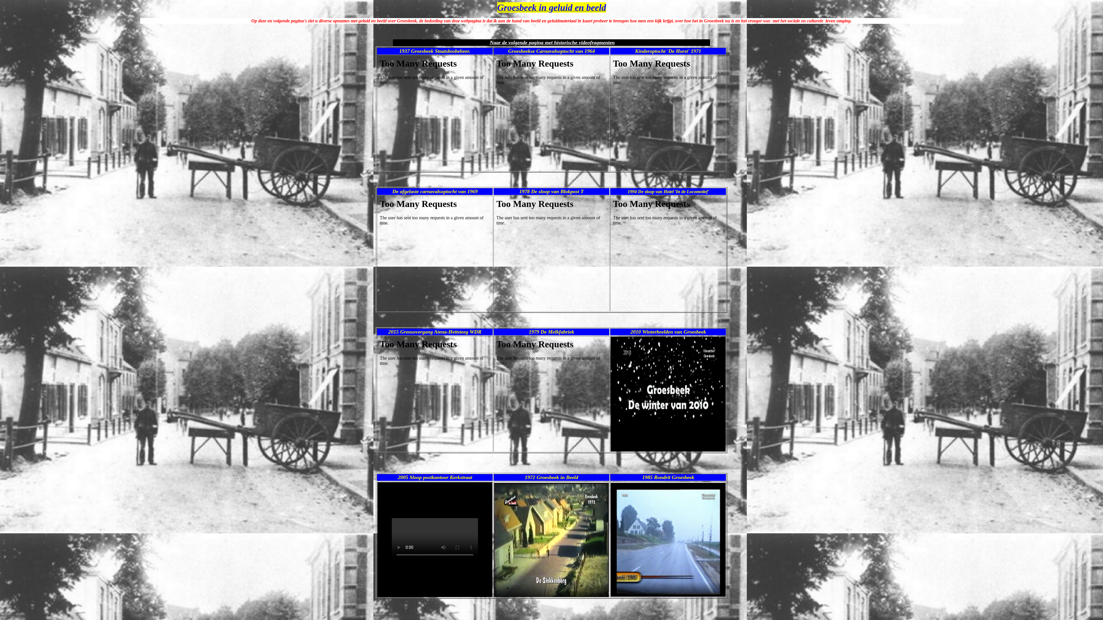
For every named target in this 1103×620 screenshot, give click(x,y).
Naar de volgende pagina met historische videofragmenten (552, 42)
